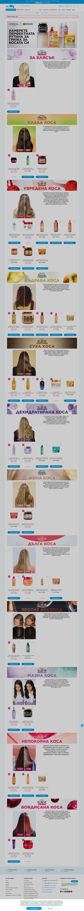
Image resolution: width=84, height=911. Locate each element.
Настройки (50, 908)
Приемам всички (34, 908)
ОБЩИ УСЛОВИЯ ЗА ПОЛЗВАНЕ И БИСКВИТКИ (51, 905)
